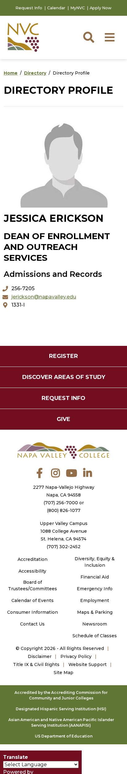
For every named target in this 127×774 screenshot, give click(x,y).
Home (11, 73)
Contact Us (32, 624)
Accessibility (32, 571)
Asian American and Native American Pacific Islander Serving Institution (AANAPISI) (61, 722)
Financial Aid (94, 577)
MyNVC (77, 8)
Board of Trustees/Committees (32, 585)
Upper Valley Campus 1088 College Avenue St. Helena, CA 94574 (64, 531)
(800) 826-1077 (63, 510)
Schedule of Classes (94, 636)
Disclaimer (39, 656)
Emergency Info (95, 588)
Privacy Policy (76, 656)
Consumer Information (32, 612)
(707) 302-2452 (63, 546)
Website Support (87, 664)
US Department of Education (63, 736)
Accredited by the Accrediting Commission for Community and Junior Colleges (61, 695)
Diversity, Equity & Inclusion (95, 562)
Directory (35, 73)
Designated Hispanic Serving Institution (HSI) (61, 709)
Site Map (63, 672)
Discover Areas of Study (63, 377)
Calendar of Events (32, 600)
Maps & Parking (95, 612)
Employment (94, 600)
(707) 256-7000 (60, 502)
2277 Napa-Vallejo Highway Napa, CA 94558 (63, 491)
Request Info (28, 8)
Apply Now (101, 8)
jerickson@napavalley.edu (43, 297)
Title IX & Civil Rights (36, 664)
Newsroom (94, 624)
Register (63, 356)
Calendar (56, 8)
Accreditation (32, 559)
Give (63, 419)
